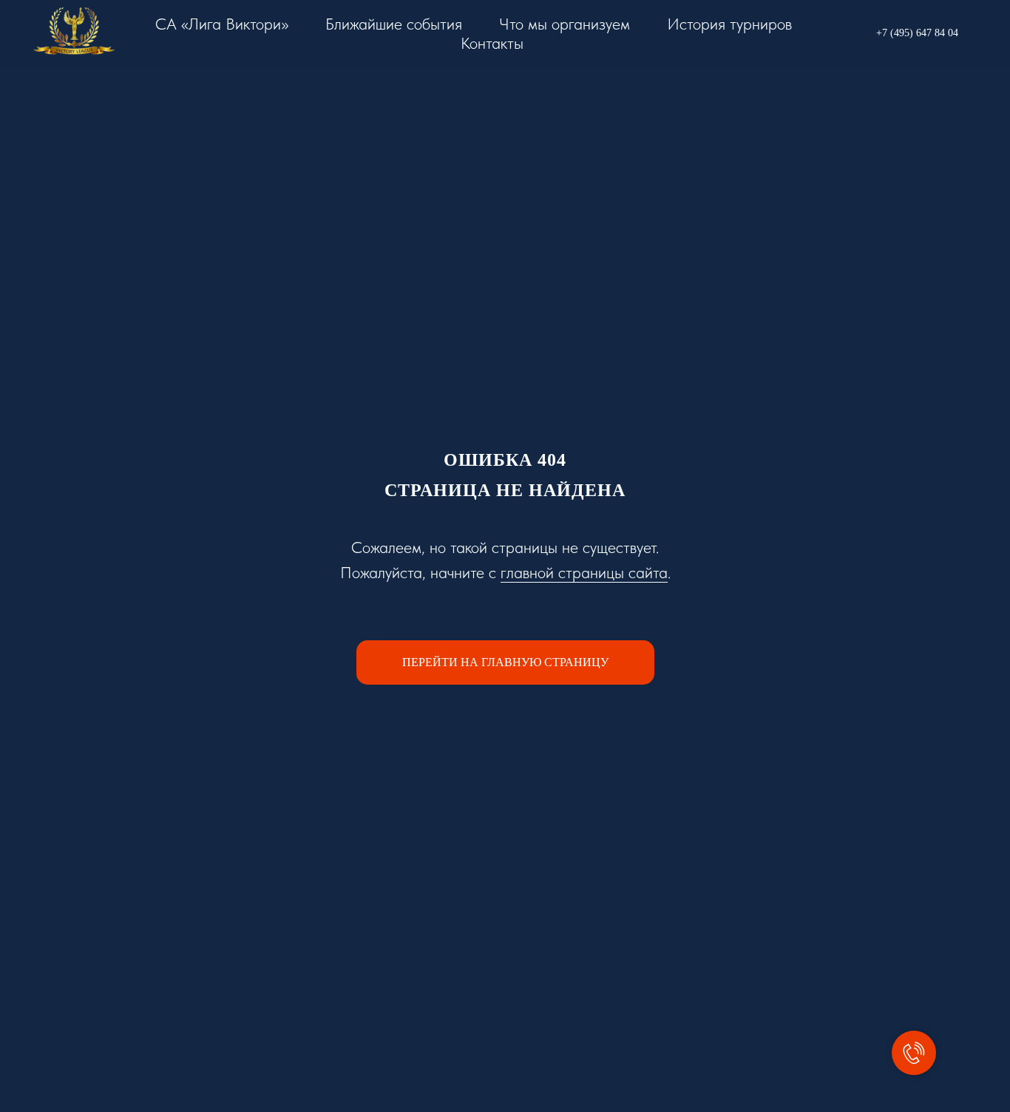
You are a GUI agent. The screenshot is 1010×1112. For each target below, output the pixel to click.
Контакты (492, 42)
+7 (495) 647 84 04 (917, 32)
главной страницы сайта (584, 572)
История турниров (729, 23)
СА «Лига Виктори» (221, 23)
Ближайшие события (393, 23)
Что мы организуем (564, 23)
